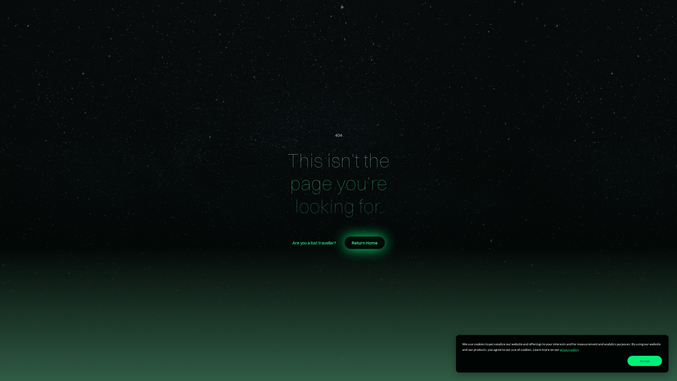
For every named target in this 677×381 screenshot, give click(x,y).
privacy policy (569, 350)
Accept (645, 361)
